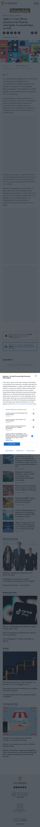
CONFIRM (11, 444)
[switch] (32, 414)
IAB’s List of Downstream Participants (22, 404)
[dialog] (20, 413)
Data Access (20, 450)
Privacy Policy (31, 450)
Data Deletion (9, 450)
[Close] (36, 376)
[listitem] (20, 410)
